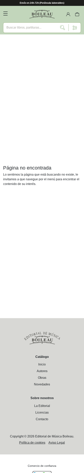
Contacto (42, 419)
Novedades (42, 384)
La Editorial (42, 405)
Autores (42, 371)
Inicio (42, 364)
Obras (42, 377)
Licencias (42, 412)
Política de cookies (32, 442)
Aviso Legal (56, 442)
